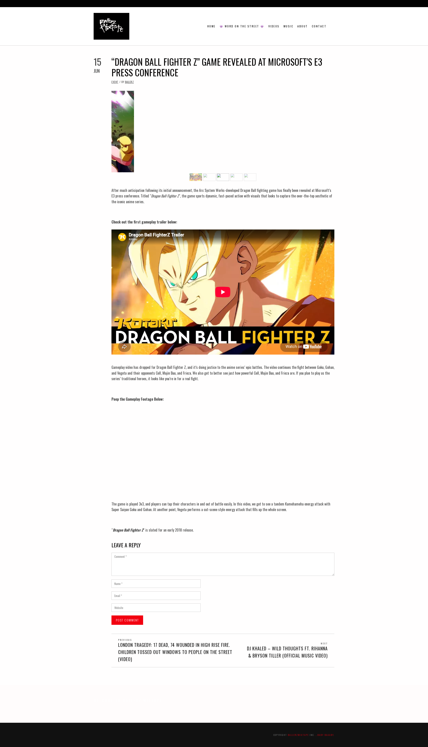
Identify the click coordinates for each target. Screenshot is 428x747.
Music (289, 26)
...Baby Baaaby (324, 735)
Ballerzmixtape (298, 735)
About (302, 26)
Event (114, 82)
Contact (319, 26)
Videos (274, 26)
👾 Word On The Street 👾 (242, 26)
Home (211, 26)
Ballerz (129, 82)
